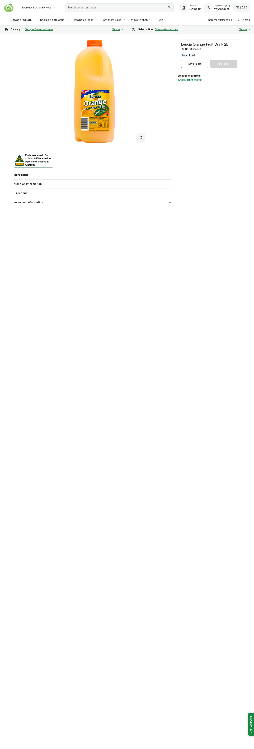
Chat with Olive (251, 724)
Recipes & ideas (83, 20)
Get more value (112, 20)
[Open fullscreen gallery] (141, 137)
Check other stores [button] (190, 79)
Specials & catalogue (51, 20)
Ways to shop (139, 20)
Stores (246, 20)
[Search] (169, 7)
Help (160, 20)
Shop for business (217, 20)
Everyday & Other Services (36, 7)
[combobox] (119, 7)
